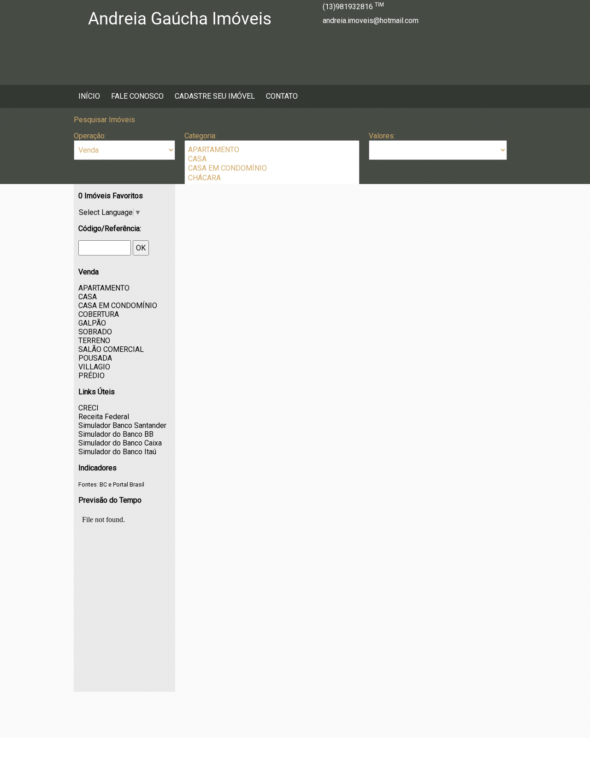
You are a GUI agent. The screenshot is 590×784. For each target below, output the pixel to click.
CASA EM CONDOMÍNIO (117, 305)
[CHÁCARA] (272, 178)
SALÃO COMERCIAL (111, 349)
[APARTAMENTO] (272, 149)
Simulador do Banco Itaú (117, 451)
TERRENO (94, 340)
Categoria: (200, 135)
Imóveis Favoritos (110, 195)
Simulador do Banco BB (115, 434)
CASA (87, 296)
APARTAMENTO (104, 288)
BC (103, 484)
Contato (282, 96)
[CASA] (272, 159)
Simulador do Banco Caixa (120, 443)
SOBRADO (95, 331)
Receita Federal (103, 416)
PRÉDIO (91, 375)
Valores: (382, 135)
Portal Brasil (128, 484)
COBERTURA (98, 314)
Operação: (90, 135)
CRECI (88, 408)
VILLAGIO (94, 366)
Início (89, 96)
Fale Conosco (137, 96)
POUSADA (95, 358)
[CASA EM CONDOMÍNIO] (272, 168)
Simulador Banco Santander (122, 425)
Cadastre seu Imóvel (215, 96)
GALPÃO (92, 323)
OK (141, 248)
